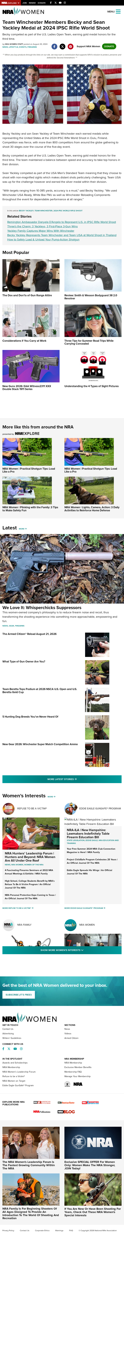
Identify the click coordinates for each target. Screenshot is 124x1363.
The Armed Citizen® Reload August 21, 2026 (29, 634)
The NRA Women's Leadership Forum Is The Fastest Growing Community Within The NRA (28, 1165)
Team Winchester (43, 210)
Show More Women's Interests (79, 950)
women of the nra (33, 864)
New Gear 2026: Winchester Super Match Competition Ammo (40, 744)
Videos (67, 1033)
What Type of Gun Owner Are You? (23, 662)
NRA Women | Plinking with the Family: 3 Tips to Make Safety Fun (30, 508)
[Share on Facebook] (54, 45)
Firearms (32, 47)
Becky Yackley (26, 210)
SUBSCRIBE (19, 995)
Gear (11, 625)
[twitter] (62, 45)
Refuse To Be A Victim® (32, 808)
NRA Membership (11, 1067)
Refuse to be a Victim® (13, 1076)
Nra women (17, 864)
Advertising (8, 1033)
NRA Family (24, 925)
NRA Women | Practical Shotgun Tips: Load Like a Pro (28, 470)
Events (22, 47)
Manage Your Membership (77, 1076)
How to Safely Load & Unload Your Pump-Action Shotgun (43, 239)
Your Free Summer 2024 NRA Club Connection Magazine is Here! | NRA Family (91, 850)
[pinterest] (70, 45)
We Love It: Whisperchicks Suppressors (41, 607)
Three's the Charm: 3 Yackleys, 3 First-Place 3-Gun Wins (42, 226)
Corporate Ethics (42, 1230)
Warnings (59, 1230)
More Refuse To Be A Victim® (16, 908)
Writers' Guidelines (11, 1038)
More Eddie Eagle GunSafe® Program (83, 908)
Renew (32, 2)
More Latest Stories (75, 779)
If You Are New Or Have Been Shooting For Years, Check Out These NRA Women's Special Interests (92, 1212)
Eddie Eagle (92, 840)
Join (24, 2)
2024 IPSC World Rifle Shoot (68, 210)
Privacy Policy (8, 1230)
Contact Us (7, 1029)
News (5, 47)
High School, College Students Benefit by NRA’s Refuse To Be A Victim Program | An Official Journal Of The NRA (30, 884)
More (21, 528)
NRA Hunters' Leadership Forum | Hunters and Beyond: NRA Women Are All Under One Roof (30, 857)
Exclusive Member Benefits (78, 1067)
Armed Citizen (71, 1038)
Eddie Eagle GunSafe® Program (100, 808)
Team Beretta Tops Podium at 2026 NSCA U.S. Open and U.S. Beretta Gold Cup (39, 690)
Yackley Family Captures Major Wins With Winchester (40, 231)
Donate (42, 2)
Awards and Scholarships (15, 1062)
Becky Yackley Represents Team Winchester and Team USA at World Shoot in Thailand (61, 235)
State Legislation (76, 840)
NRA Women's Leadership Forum (19, 1072)
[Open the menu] (118, 11)
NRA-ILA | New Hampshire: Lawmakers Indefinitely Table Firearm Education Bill (88, 834)
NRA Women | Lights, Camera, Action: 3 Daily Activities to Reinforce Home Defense (91, 508)
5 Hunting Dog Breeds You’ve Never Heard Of (30, 717)
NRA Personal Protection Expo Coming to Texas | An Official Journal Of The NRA (30, 896)
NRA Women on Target (13, 1081)
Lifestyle (13, 47)
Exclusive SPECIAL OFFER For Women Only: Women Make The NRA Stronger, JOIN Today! (89, 1165)
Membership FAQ (73, 1072)
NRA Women (87, 925)
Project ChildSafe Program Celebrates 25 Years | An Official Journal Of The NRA (92, 861)
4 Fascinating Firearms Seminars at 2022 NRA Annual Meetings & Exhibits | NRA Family (29, 872)
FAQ (71, 1230)
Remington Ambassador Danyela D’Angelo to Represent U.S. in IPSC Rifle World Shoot (61, 222)
